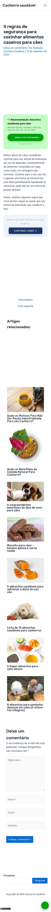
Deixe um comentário (15, 48)
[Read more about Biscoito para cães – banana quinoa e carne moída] (25, 529)
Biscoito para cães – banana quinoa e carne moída (22, 548)
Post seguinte (25, 306)
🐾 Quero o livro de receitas (25, 137)
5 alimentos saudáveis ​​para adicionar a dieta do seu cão (25, 589)
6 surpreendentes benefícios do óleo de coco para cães (24, 507)
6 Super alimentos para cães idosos (22, 668)
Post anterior (25, 300)
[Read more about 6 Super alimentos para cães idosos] (25, 650)
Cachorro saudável (19, 5)
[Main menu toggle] (45, 5)
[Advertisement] (25, 84)
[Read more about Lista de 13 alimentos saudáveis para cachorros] (25, 611)
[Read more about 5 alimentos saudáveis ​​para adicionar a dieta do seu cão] (25, 570)
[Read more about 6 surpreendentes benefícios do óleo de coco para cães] (25, 491)
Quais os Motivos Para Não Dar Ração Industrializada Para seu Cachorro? (25, 418)
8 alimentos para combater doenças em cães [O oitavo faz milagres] (25, 707)
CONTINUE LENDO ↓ (25, 230)
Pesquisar (40, 880)
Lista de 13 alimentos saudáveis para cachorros (24, 629)
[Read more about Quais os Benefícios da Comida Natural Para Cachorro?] (25, 446)
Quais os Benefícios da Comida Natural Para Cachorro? (22, 472)
